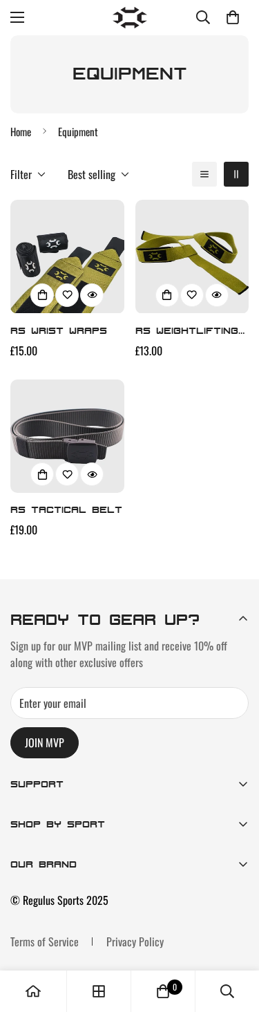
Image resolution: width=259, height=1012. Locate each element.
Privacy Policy (135, 941)
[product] (33, 991)
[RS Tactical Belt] (67, 436)
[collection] (99, 991)
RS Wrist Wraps (58, 330)
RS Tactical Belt (66, 509)
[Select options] (42, 295)
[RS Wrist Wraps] (67, 256)
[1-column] (204, 174)
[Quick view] (92, 295)
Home (20, 131)
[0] (233, 17)
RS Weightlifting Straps (186, 331)
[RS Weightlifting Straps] (192, 256)
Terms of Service (44, 941)
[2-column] (236, 174)
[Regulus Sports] (130, 17)
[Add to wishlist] (67, 295)
